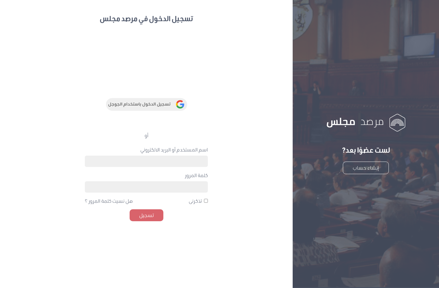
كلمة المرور (196, 175)
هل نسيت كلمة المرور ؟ (109, 201)
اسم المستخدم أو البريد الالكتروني (174, 149)
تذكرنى (195, 201)
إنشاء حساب (366, 168)
